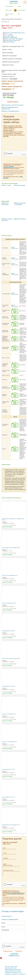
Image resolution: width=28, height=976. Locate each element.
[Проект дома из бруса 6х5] (14, 40)
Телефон (5, 858)
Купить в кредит (21, 40)
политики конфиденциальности (8, 167)
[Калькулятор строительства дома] (14, 105)
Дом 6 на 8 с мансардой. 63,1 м (10, 575)
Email (3, 926)
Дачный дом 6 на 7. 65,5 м (8, 686)
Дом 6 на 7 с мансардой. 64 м (9, 741)
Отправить (19, 951)
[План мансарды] (14, 36)
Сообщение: (5, 930)
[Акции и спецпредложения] (14, 111)
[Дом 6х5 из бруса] (14, 42)
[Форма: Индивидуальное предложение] (14, 108)
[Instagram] (14, 958)
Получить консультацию (12, 161)
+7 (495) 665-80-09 (13, 1)
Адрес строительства (7, 864)
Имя (4, 848)
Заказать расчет (12, 101)
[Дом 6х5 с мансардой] (14, 37)
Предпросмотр (7, 951)
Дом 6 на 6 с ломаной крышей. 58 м (11, 658)
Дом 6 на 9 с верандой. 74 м (9, 603)
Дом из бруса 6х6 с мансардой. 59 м (11, 547)
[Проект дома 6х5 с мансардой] (14, 39)
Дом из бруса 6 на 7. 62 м (8, 769)
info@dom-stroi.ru (14, 955)
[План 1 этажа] (14, 34)
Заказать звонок (13, 3)
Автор (3, 923)
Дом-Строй (5, 2)
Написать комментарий (10, 919)
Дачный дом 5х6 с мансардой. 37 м (11, 824)
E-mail (4, 853)
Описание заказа (8, 870)
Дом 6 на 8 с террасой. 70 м (9, 714)
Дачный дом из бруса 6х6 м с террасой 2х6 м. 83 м (13, 519)
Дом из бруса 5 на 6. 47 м (8, 797)
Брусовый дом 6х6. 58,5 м (8, 630)
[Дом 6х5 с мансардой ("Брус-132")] (14, 33)
